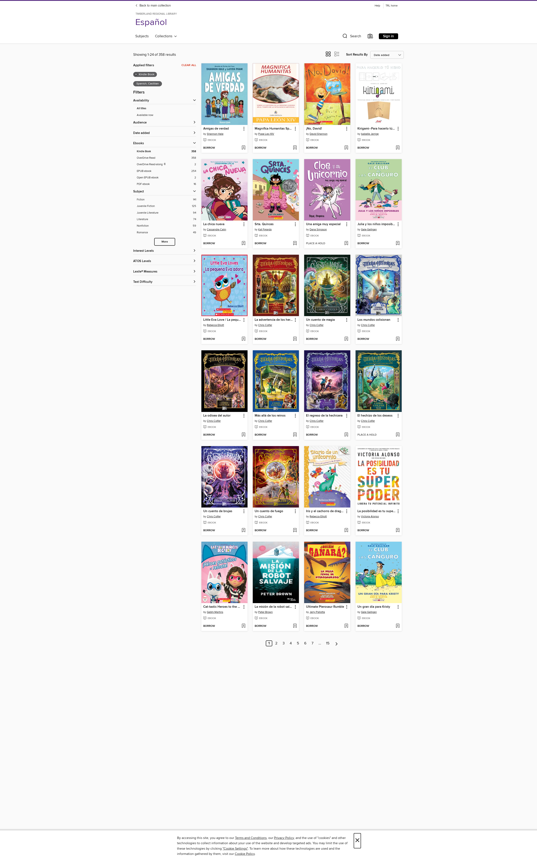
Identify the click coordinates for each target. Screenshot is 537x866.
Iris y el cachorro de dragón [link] (325, 511)
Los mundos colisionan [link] (373, 320)
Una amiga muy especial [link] (323, 224)
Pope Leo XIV (266, 134)
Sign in (388, 36)
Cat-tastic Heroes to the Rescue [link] (222, 607)
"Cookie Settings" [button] (235, 849)
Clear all (188, 65)
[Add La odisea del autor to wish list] (243, 435)
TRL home (392, 5)
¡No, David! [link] (314, 129)
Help (377, 5)
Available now (145, 115)
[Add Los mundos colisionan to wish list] (397, 339)
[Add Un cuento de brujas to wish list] (243, 530)
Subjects (142, 36)
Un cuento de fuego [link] (269, 511)
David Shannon (318, 134)
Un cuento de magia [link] (320, 320)
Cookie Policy (245, 854)
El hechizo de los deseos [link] (374, 416)
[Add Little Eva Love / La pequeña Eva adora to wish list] (243, 339)
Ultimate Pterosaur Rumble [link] (325, 607)
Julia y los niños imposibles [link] (376, 224)
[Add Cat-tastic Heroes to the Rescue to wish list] (243, 626)
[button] (351, 37)
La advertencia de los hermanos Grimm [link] (274, 320)
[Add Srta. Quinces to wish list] (294, 243)
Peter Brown (265, 612)
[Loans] (370, 37)
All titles (141, 108)
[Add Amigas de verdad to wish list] (243, 148)
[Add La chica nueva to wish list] (243, 243)
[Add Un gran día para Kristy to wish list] (397, 626)
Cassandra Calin (216, 229)
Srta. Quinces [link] (264, 224)
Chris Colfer (265, 325)
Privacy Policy (284, 838)
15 (328, 643)
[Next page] (336, 643)
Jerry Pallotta (317, 612)
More (165, 242)
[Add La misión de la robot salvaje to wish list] (294, 626)
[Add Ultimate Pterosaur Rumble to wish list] (346, 626)
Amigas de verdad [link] (216, 129)
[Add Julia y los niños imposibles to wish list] (397, 243)
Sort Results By (357, 55)
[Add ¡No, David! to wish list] (346, 148)
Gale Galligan (369, 229)
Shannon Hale (215, 134)
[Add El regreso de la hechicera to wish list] (346, 435)
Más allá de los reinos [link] (270, 416)
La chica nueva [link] (213, 224)
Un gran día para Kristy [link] (373, 607)
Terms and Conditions (251, 838)
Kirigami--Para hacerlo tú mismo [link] (376, 129)
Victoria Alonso (370, 516)
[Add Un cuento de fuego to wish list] (294, 530)
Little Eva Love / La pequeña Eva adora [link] (222, 320)
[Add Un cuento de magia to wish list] (346, 339)
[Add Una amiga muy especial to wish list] (346, 243)
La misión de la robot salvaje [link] (274, 607)
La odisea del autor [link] (217, 416)
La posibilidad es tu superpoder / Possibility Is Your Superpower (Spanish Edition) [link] (376, 511)
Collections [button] (164, 36)
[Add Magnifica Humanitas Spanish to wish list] (294, 148)
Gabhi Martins (215, 612)
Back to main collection (155, 6)
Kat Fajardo (265, 229)
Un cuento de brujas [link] (217, 511)
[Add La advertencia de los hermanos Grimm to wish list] (294, 339)
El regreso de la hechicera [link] (324, 416)
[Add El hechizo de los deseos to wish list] (397, 435)
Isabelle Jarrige (370, 134)
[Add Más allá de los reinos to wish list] (294, 435)
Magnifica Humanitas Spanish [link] (274, 129)
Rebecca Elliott (215, 325)
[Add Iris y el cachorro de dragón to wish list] (346, 530)
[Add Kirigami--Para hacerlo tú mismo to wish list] (397, 148)
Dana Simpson (318, 229)
